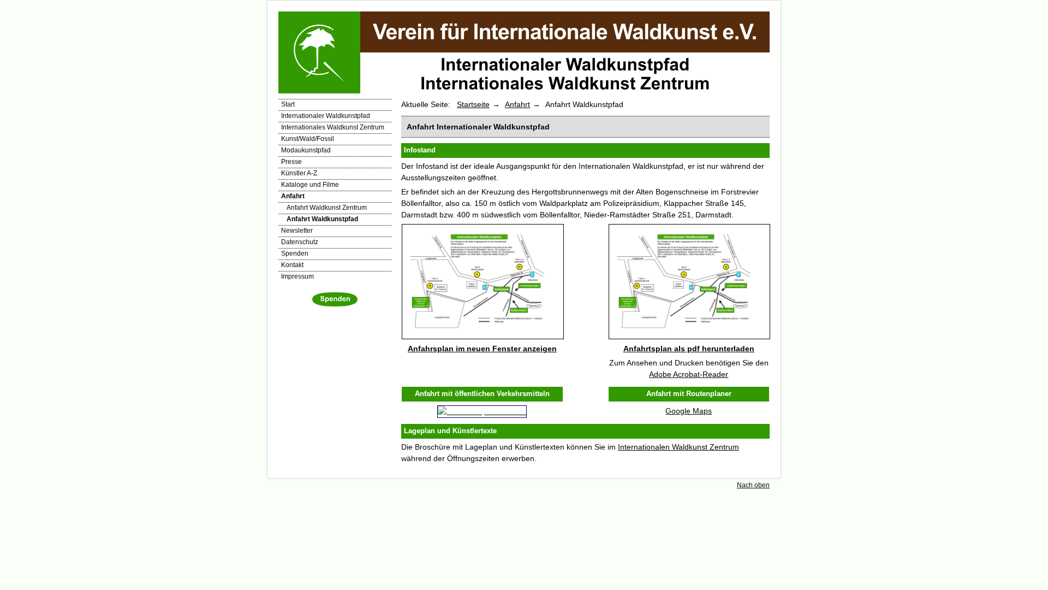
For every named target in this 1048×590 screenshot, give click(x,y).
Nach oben (753, 485)
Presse (291, 162)
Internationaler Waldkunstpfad (325, 116)
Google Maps (688, 410)
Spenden (294, 253)
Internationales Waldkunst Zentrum (332, 127)
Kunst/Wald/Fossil (307, 139)
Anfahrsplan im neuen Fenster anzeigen (482, 348)
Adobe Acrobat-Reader (688, 374)
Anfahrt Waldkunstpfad (322, 219)
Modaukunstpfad (306, 150)
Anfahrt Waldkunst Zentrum (327, 207)
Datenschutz (299, 242)
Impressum (297, 276)
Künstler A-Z (299, 173)
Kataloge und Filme (310, 184)
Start (288, 104)
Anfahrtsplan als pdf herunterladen (688, 348)
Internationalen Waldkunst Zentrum (678, 446)
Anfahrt (293, 196)
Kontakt (292, 265)
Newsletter (297, 230)
